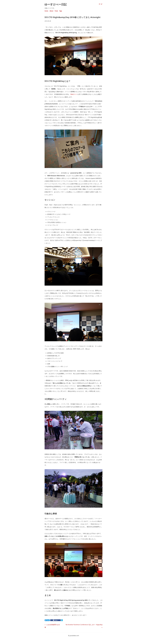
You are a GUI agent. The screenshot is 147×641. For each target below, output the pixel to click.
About (51, 11)
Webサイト (73, 94)
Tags (60, 11)
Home (46, 11)
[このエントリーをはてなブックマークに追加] (64, 620)
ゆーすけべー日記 (56, 4)
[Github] (99, 4)
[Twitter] (101, 4)
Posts (56, 11)
